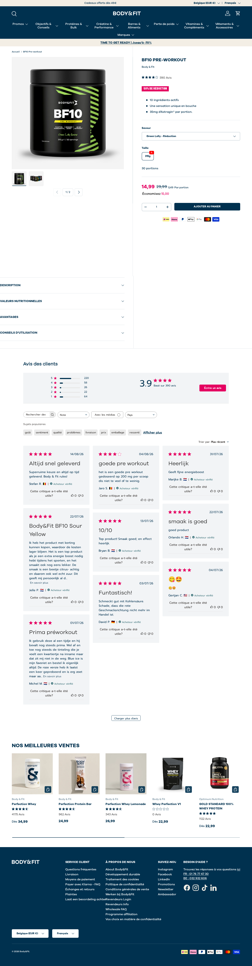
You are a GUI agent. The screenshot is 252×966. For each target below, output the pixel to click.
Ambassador (167, 894)
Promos (18, 24)
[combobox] (73, 415)
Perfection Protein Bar (75, 804)
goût (28, 432)
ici (238, 869)
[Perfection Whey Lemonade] (126, 773)
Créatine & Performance (103, 26)
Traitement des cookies (122, 879)
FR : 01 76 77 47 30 (196, 874)
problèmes (73, 432)
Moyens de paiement (80, 879)
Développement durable (123, 874)
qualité (57, 432)
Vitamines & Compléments (194, 26)
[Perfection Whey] (32, 773)
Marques (124, 35)
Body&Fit (24, 951)
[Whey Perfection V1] (172, 773)
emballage (117, 432)
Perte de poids (164, 24)
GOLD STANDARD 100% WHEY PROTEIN (216, 806)
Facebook (165, 874)
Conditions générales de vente (127, 889)
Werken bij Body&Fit (120, 894)
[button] (238, 13)
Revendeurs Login (118, 899)
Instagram (165, 869)
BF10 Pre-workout (32, 52)
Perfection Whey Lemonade (126, 804)
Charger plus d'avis (126, 718)
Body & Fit (148, 67)
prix (103, 432)
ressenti (135, 432)
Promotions (166, 884)
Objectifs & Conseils (43, 26)
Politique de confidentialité (125, 884)
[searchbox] (36, 414)
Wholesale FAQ (116, 909)
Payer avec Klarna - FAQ (82, 884)
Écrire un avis (212, 388)
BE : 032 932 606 (195, 878)
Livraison (71, 874)
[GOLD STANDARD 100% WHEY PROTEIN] (219, 773)
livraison (91, 432)
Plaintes (71, 894)
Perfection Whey (24, 804)
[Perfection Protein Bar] (79, 773)
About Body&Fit (117, 869)
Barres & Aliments (134, 26)
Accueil (16, 52)
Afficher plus (152, 432)
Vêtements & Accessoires (224, 26)
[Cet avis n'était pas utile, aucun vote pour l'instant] (79, 496)
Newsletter (165, 889)
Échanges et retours (79, 889)
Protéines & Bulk (73, 26)
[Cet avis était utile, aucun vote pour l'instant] (72, 496)
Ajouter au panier (207, 206)
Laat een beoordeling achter (85, 899)
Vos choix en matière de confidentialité (133, 919)
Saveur (146, 128)
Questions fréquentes (80, 869)
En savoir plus (39, 583)
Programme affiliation (121, 914)
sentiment (42, 432)
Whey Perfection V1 (166, 804)
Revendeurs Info (117, 904)
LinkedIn (164, 879)
